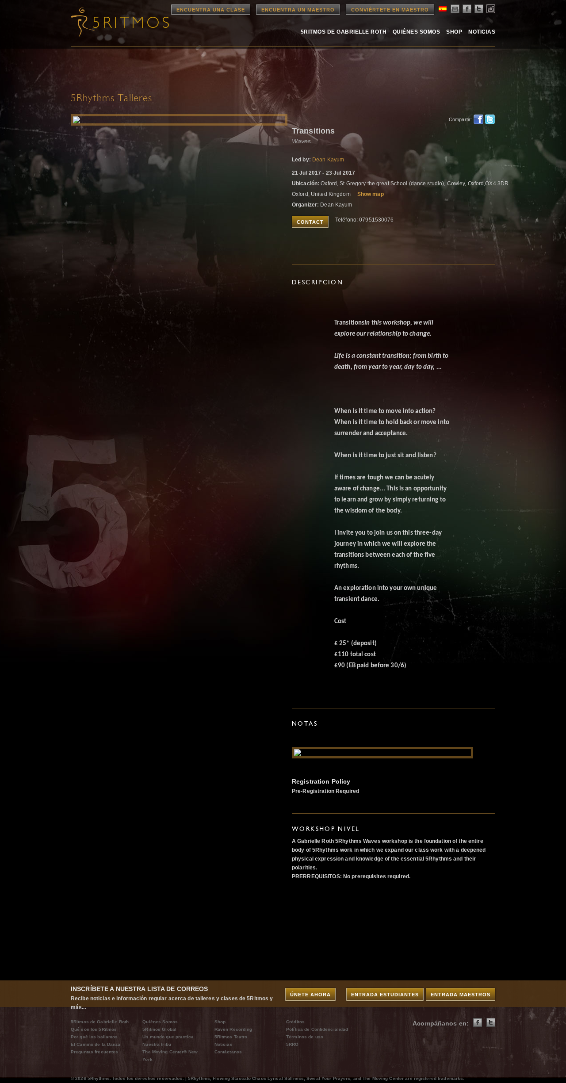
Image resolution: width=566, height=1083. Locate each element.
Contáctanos (228, 1051)
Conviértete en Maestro (390, 9)
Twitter (490, 119)
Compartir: (459, 119)
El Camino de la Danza (96, 1044)
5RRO (292, 1044)
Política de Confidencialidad (317, 1029)
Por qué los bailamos (94, 1036)
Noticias (481, 32)
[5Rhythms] (119, 22)
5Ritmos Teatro (231, 1036)
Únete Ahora (310, 994)
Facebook (478, 119)
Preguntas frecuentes (94, 1051)
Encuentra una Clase (210, 9)
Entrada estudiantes (385, 994)
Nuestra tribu (156, 1044)
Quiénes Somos (416, 32)
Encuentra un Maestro (298, 9)
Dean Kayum (328, 160)
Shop (454, 32)
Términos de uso (304, 1036)
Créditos (295, 1021)
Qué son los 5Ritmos (94, 1029)
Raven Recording (233, 1029)
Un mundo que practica (168, 1036)
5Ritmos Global (159, 1029)
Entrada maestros (460, 994)
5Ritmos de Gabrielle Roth (343, 32)
